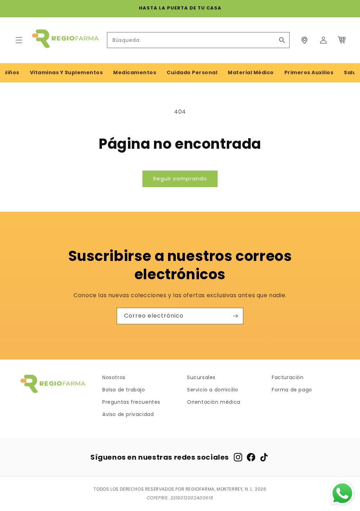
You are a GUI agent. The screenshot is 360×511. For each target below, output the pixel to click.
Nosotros (114, 377)
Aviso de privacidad (128, 414)
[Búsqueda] (282, 40)
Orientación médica (213, 401)
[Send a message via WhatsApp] (342, 493)
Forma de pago (292, 389)
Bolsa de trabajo (123, 389)
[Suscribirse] (235, 316)
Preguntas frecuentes (131, 401)
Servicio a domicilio (212, 389)
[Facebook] (251, 457)
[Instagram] (238, 457)
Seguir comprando (180, 178)
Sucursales (201, 377)
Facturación (288, 377)
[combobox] (198, 40)
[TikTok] (264, 457)
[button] (19, 40)
